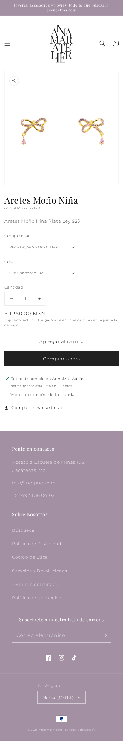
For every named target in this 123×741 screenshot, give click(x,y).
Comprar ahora (61, 359)
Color (9, 261)
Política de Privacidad (36, 543)
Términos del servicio (36, 584)
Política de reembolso (36, 597)
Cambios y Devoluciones (39, 571)
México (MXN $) (57, 697)
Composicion (17, 235)
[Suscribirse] (104, 635)
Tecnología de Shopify (80, 729)
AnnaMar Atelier (50, 729)
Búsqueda (23, 530)
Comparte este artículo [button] (37, 407)
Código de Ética (30, 557)
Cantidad (13, 287)
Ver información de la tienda (42, 394)
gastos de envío (58, 320)
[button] (7, 43)
